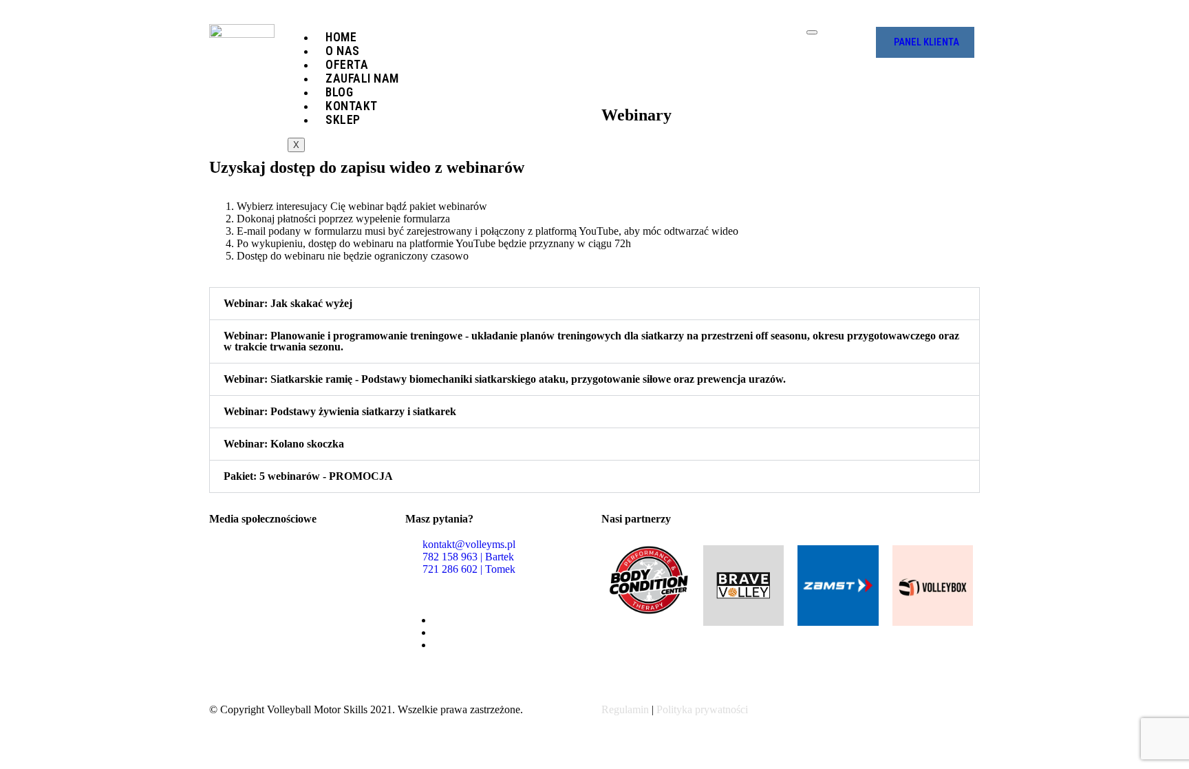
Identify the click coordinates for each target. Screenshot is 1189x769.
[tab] (594, 303)
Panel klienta (926, 42)
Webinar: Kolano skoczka (284, 444)
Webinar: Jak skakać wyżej (288, 303)
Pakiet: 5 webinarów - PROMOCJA (308, 476)
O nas (342, 51)
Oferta (346, 65)
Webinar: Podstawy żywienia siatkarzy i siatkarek (340, 411)
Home (340, 37)
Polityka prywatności (702, 709)
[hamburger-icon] (811, 32)
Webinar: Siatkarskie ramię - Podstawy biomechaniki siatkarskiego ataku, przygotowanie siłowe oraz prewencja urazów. (505, 379)
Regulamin (625, 709)
